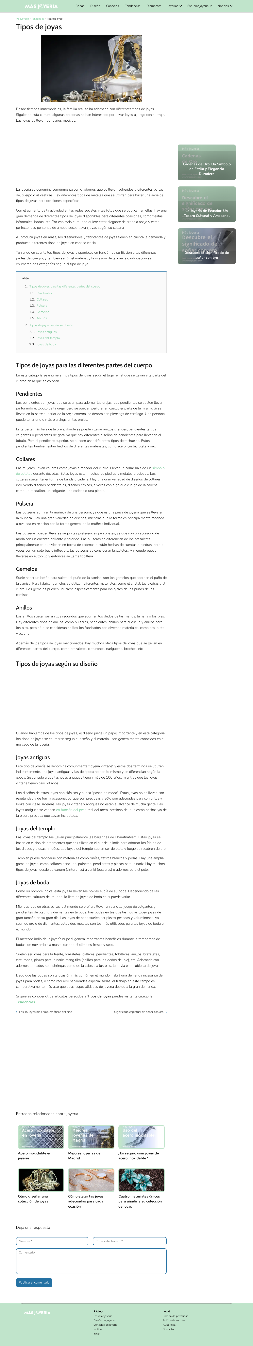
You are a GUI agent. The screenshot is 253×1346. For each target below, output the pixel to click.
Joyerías (172, 6)
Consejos (112, 6)
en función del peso (71, 809)
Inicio (96, 1334)
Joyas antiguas (47, 332)
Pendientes (44, 293)
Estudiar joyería (198, 6)
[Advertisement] (91, 155)
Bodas (80, 6)
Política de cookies (174, 1320)
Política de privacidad (175, 1316)
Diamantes (153, 6)
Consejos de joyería (105, 1325)
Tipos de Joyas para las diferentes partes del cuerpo (64, 286)
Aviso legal (169, 1325)
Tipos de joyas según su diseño (51, 325)
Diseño (95, 6)
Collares (42, 299)
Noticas (98, 1329)
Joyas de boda (46, 344)
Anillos (42, 318)
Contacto (168, 1329)
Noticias (223, 6)
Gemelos (43, 312)
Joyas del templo (48, 338)
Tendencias (133, 6)
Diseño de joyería (103, 1320)
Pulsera (42, 305)
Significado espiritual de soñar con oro (138, 1012)
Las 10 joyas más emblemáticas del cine (45, 1012)
